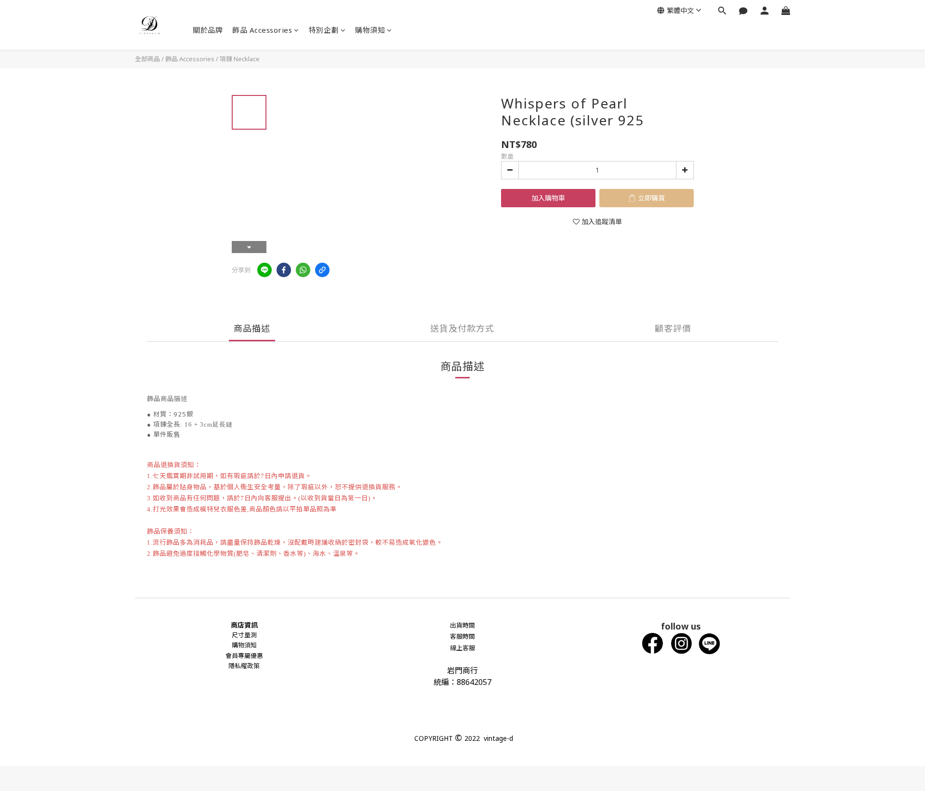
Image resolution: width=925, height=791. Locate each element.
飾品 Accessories (262, 30)
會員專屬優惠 (244, 655)
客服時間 (462, 636)
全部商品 (147, 58)
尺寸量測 (244, 634)
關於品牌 (208, 30)
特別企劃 (324, 30)
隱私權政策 (244, 665)
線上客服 (462, 648)
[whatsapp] (303, 270)
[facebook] (284, 270)
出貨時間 (462, 625)
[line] (264, 270)
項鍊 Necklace (240, 58)
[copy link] (322, 270)
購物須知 (370, 30)
